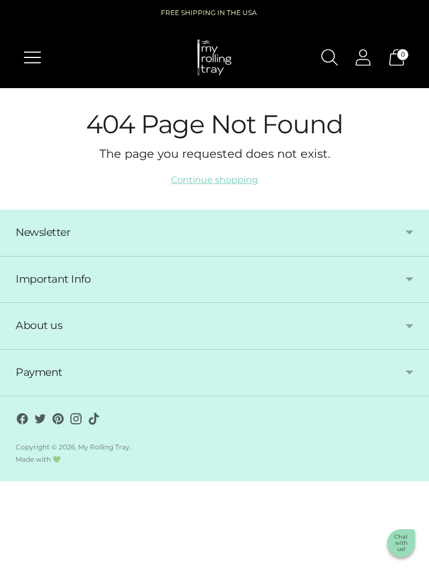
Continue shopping (214, 180)
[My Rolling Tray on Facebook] (22, 421)
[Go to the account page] (363, 57)
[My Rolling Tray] (214, 57)
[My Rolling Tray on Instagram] (76, 421)
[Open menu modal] (32, 57)
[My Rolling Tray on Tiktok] (94, 421)
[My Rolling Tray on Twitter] (40, 421)
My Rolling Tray (104, 447)
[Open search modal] (329, 57)
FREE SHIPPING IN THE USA (209, 12)
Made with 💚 (38, 459)
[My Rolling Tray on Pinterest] (58, 421)
